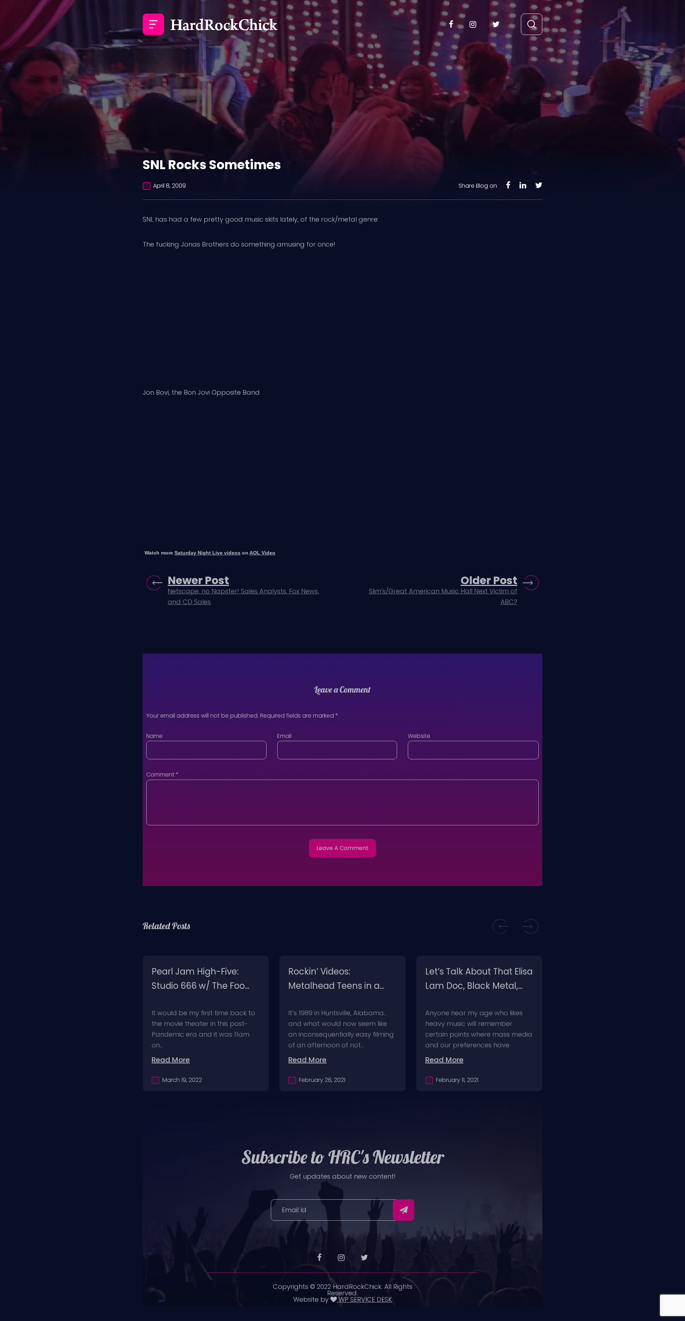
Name (154, 736)
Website (419, 736)
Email (284, 736)
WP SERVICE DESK (364, 1299)
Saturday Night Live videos (207, 553)
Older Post (489, 580)
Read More (171, 1060)
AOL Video (262, 553)
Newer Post (198, 580)
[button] (500, 926)
